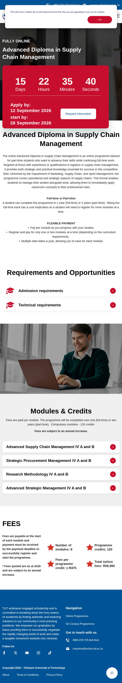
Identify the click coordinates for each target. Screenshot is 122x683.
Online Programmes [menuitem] (77, 616)
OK (100, 19)
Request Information (78, 113)
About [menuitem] (5, 674)
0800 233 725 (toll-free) (86, 640)
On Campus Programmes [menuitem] (80, 624)
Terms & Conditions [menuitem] (28, 674)
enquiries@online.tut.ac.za (88, 648)
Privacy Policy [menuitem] (54, 674)
